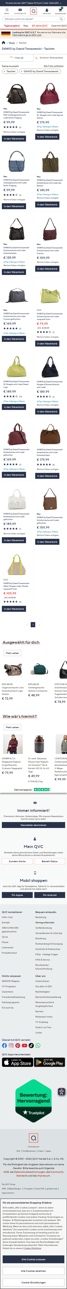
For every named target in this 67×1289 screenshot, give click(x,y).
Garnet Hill (39, 1188)
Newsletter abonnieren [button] (33, 825)
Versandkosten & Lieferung (48, 933)
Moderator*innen (44, 1016)
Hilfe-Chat (7, 917)
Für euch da (7, 1007)
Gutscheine (7, 991)
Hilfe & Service (42, 959)
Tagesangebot (12, 25)
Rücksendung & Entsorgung (49, 943)
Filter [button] (18, 57)
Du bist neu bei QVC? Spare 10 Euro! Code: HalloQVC (33, 3)
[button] (6, 12)
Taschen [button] (10, 71)
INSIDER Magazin (11, 981)
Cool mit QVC (59, 25)
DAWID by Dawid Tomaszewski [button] (40, 71)
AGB (6, 1171)
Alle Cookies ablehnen (33, 1270)
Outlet (38, 1032)
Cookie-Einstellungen (33, 1282)
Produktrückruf (9, 952)
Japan (48, 1151)
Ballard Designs (14, 1188)
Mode (12, 42)
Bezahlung (40, 938)
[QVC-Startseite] (3, 43)
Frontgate (28, 1188)
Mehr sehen (12, 653)
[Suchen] (62, 19)
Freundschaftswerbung (13, 997)
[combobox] (30, 19)
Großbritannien (29, 1151)
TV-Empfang (41, 1022)
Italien (41, 1151)
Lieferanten (7, 947)
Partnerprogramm (10, 1002)
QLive (5, 936)
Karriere (39, 1011)
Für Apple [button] (17, 895)
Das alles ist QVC (43, 986)
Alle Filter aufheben (54, 66)
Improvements (8, 1193)
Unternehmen (42, 981)
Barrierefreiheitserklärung (48, 997)
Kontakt (6, 922)
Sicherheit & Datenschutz (47, 949)
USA (18, 1151)
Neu (25, 25)
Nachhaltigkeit (42, 991)
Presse (5, 942)
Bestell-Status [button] (50, 861)
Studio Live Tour (43, 1027)
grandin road (52, 1188)
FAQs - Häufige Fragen (46, 954)
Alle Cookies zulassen (33, 1259)
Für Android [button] (50, 895)
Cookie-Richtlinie (32, 1248)
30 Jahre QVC (40, 25)
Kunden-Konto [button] (17, 861)
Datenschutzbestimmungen (29, 1171)
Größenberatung (43, 927)
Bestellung (40, 917)
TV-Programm (9, 986)
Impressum (43, 1175)
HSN (4, 1188)
